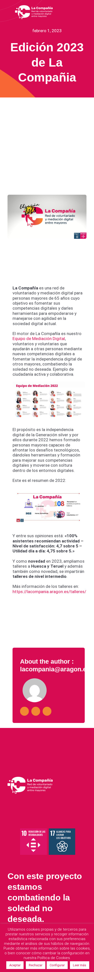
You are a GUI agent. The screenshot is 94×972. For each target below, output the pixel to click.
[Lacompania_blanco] (34, 6)
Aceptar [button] (15, 965)
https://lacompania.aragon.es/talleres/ (49, 591)
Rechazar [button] (35, 965)
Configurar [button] (57, 965)
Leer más (79, 965)
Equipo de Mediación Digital (39, 338)
